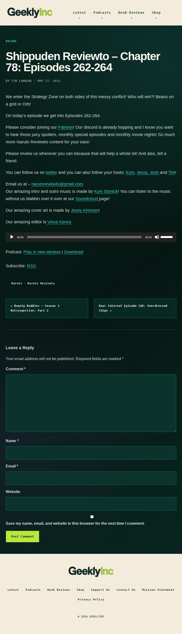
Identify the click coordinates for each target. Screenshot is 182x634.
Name (12, 441)
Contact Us (126, 589)
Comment (16, 369)
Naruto (16, 283)
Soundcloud (87, 198)
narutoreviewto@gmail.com (57, 184)
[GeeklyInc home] (29, 12)
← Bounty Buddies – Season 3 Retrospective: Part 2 (35, 308)
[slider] (167, 236)
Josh (155, 172)
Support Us (100, 589)
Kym (130, 172)
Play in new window (42, 252)
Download (73, 252)
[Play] (11, 237)
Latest (79, 12)
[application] (91, 237)
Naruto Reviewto (41, 283)
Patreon (65, 127)
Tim (171, 172)
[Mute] (157, 237)
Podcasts (102, 12)
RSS (31, 266)
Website (13, 492)
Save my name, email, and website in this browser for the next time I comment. (75, 523)
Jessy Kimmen (85, 210)
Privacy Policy (91, 599)
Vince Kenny (58, 222)
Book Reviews (131, 12)
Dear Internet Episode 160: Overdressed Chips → (133, 308)
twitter (51, 172)
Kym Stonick (106, 191)
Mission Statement (158, 589)
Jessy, (143, 172)
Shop (156, 12)
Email (12, 466)
